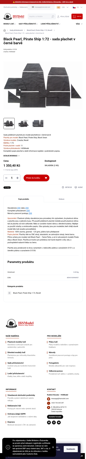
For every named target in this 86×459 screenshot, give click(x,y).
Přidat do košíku (33, 178)
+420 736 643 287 (57, 403)
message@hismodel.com (60, 398)
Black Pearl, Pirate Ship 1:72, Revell (27, 293)
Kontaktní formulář (55, 417)
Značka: (9, 52)
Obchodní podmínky (10, 7)
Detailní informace (10, 155)
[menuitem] (9, 24)
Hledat (53, 16)
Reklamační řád (25, 7)
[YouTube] (59, 422)
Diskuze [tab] (61, 199)
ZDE (18, 208)
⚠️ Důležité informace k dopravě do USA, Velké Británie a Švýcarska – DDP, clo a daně (43, 2)
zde (58, 450)
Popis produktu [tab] (23, 199)
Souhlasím (71, 449)
